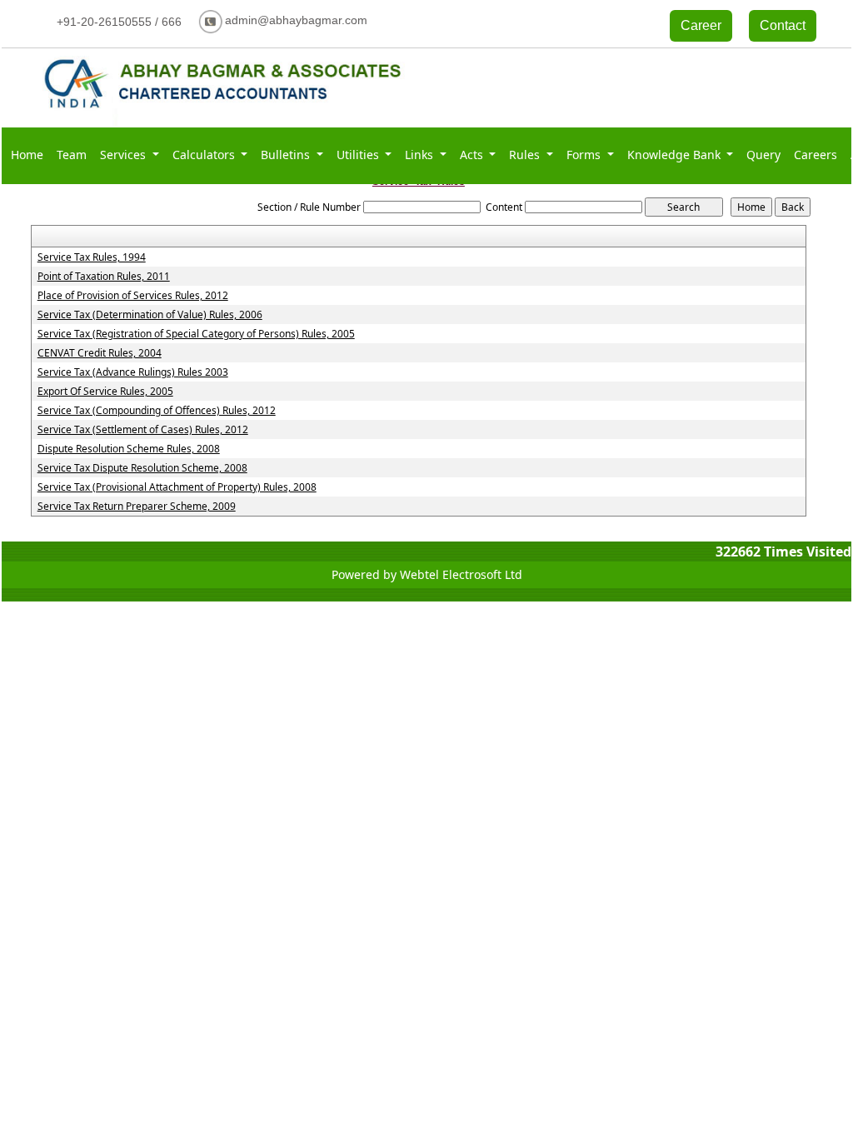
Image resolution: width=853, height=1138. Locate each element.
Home (27, 154)
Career (701, 25)
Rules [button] (526, 154)
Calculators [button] (205, 154)
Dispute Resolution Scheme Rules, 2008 (128, 449)
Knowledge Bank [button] (675, 154)
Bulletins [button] (287, 154)
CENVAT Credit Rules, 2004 (99, 353)
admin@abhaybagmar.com (296, 20)
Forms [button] (585, 154)
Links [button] (420, 154)
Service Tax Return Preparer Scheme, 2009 (136, 506)
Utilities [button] (359, 154)
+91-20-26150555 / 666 (119, 21)
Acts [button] (473, 154)
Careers (815, 154)
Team (72, 154)
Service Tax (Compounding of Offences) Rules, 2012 (156, 410)
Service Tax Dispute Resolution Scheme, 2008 (142, 468)
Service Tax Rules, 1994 (91, 257)
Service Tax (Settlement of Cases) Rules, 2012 (142, 430)
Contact (783, 25)
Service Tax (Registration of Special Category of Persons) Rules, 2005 (196, 334)
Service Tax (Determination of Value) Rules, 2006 (149, 315)
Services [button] (124, 154)
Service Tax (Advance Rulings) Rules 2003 (132, 372)
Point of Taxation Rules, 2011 (103, 276)
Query (763, 154)
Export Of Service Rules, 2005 (105, 391)
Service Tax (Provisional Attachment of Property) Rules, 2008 (177, 487)
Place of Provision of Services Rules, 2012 (132, 295)
